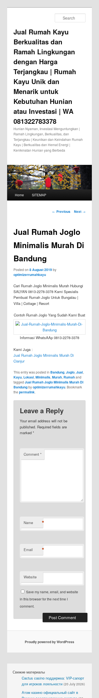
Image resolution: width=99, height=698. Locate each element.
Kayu (17, 377)
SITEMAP (39, 194)
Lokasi (28, 377)
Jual (79, 372)
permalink (27, 392)
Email (33, 549)
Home (19, 194)
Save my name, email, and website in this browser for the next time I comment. (49, 599)
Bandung (57, 372)
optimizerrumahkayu (29, 274)
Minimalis (42, 377)
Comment (33, 454)
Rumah (69, 377)
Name (33, 522)
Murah (57, 377)
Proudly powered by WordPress (49, 641)
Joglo (70, 372)
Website (30, 576)
